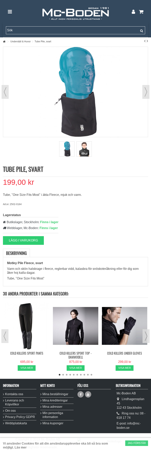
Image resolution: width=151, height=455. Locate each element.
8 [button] (84, 374)
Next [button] (146, 336)
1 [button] (59, 374)
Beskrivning (16, 253)
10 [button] (91, 374)
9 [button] (88, 374)
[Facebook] (80, 394)
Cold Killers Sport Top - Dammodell (76, 355)
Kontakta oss (14, 394)
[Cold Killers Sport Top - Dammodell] (75, 326)
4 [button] (70, 374)
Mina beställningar (55, 394)
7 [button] (81, 374)
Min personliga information (52, 415)
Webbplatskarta (16, 423)
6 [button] (77, 374)
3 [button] (66, 374)
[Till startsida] (4, 41)
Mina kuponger (52, 423)
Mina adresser (52, 406)
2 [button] (63, 374)
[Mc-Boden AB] (75, 11)
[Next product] (147, 41)
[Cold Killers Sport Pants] (26, 326)
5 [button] (74, 374)
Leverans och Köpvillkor (14, 402)
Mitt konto (47, 385)
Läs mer (21, 447)
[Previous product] (144, 41)
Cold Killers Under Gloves (124, 353)
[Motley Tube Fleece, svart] (66, 148)
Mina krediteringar (55, 400)
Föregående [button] (5, 92)
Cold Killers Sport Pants (26, 353)
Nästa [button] (145, 92)
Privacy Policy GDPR (20, 417)
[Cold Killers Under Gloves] (124, 326)
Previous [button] (4, 336)
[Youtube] (88, 394)
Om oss (10, 410)
